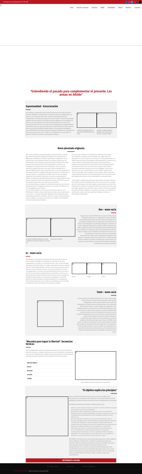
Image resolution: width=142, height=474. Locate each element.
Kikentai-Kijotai (32, 363)
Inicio (71, 7)
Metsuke (30, 371)
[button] (26, 65)
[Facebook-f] (126, 2)
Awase (29, 367)
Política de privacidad (89, 466)
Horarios (94, 7)
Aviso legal (70, 466)
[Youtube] (134, 2)
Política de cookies (52, 466)
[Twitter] (132, 2)
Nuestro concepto (83, 7)
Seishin (29, 378)
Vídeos (120, 7)
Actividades (111, 7)
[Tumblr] (137, 2)
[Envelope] (140, 2)
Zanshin (29, 374)
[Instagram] (129, 2)
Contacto (137, 7)
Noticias (128, 7)
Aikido (102, 7)
